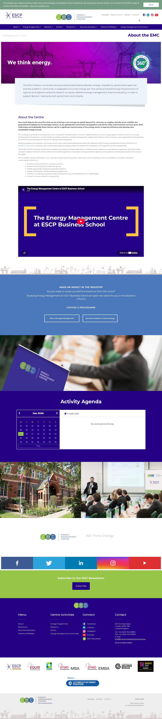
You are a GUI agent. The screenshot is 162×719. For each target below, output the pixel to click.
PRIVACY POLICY (117, 15)
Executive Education (26, 630)
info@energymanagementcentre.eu (130, 639)
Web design (134, 703)
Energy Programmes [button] (31, 27)
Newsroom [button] (70, 27)
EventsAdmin (139, 705)
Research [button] (48, 27)
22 (21, 438)
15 (21, 434)
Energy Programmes (59, 624)
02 (27, 426)
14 (55, 430)
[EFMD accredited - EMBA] (97, 669)
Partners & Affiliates (26, 633)
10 (32, 430)
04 (38, 426)
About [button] (16, 27)
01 (21, 426)
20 (50, 434)
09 (27, 430)
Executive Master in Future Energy (100, 318)
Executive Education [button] (88, 27)
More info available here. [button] (39, 6)
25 (38, 438)
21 (55, 434)
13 (50, 430)
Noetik (141, 703)
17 (32, 434)
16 (27, 434)
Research (54, 627)
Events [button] (59, 27)
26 (44, 438)
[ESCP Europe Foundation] (13, 669)
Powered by (129, 705)
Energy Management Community (64, 633)
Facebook (91, 624)
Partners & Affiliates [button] (108, 27)
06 (50, 426)
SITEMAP (127, 15)
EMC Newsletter (94, 639)
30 (27, 442)
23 (27, 438)
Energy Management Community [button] (134, 27)
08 (21, 430)
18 (38, 434)
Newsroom (23, 627)
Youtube (90, 635)
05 (44, 426)
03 (32, 426)
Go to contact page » (123, 642)
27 (50, 438)
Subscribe (81, 586)
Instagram (91, 631)
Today (38, 446)
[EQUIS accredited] (34, 669)
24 (32, 438)
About (20, 624)
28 (55, 438)
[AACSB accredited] (49, 669)
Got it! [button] (151, 5)
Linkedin (90, 627)
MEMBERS (105, 15)
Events (53, 630)
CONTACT (135, 15)
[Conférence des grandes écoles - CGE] (123, 669)
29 (21, 442)
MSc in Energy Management (62, 318)
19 (44, 434)
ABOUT (11, 36)
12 (44, 430)
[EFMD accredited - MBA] (68, 669)
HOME (5, 36)
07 (55, 426)
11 (38, 430)
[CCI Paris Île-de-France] (82, 684)
